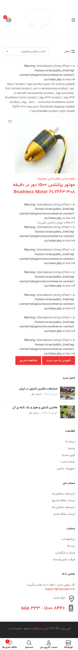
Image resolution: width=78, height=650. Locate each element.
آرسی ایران (43, 628)
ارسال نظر (36, 394)
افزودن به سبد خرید (58, 360)
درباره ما (70, 441)
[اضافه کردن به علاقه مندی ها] (10, 121)
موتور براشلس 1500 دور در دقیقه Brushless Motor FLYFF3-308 (44, 188)
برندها (71, 448)
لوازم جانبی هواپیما (49, 178)
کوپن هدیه (68, 454)
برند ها (71, 545)
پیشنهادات (68, 538)
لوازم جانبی (68, 178)
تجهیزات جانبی (66, 468)
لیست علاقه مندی (64, 513)
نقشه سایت (68, 461)
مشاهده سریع (28, 360)
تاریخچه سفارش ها (63, 493)
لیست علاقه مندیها (63, 500)
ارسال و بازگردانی (65, 552)
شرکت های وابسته (64, 559)
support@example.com (60, 589)
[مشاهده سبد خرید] (8, 19)
